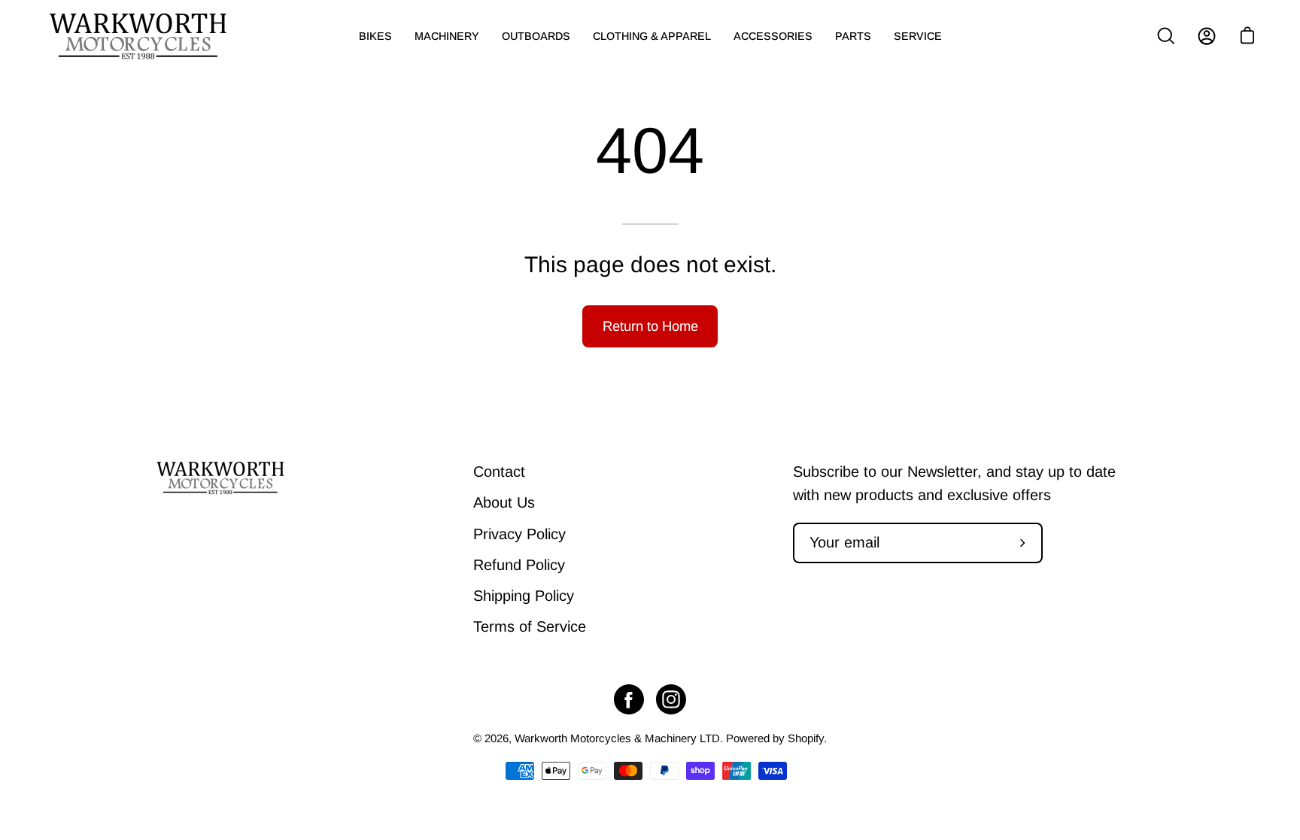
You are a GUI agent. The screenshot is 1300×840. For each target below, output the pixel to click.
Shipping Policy (523, 595)
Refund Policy (519, 564)
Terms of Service (529, 626)
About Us (504, 502)
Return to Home (650, 326)
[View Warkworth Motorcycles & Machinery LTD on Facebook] (629, 699)
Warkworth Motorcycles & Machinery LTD (617, 738)
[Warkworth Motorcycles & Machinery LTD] (139, 36)
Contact (499, 471)
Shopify (806, 738)
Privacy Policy (519, 534)
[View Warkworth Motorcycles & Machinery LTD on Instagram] (671, 699)
